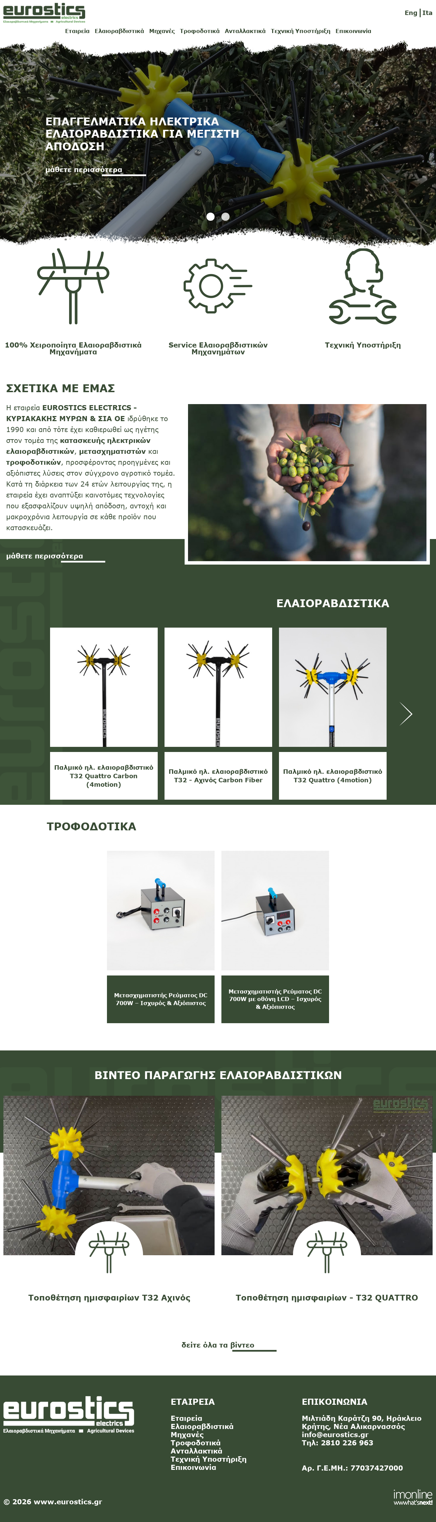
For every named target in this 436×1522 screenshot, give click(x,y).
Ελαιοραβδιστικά (119, 31)
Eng (411, 12)
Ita (427, 12)
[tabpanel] (218, 143)
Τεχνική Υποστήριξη (300, 31)
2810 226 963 (347, 1442)
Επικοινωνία (353, 31)
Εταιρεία (77, 31)
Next (406, 714)
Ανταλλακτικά (245, 31)
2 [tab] (225, 217)
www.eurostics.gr (68, 1501)
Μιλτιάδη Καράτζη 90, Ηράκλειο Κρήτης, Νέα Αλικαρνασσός (362, 1422)
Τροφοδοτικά (200, 31)
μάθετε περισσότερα (44, 555)
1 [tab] (210, 217)
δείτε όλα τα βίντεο (218, 1344)
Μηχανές (162, 31)
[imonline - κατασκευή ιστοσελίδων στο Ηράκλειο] (413, 1496)
